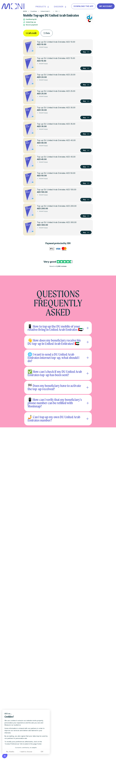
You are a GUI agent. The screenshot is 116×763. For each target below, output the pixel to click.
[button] (4, 755)
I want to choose (26, 752)
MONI (25, 11)
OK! (42, 752)
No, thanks (10, 752)
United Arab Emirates (47, 11)
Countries (33, 11)
